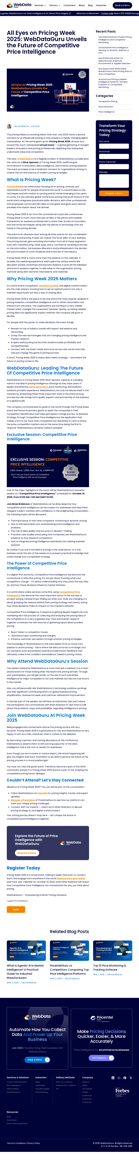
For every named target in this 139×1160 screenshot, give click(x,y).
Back (16, 909)
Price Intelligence (21, 901)
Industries (101, 5)
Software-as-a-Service (66, 1085)
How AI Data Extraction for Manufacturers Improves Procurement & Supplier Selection (115, 61)
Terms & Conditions (16, 1143)
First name (104, 141)
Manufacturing (41, 1092)
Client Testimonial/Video (17, 1123)
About (82, 5)
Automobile (40, 1085)
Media (84, 1085)
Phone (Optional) (107, 162)
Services (39, 5)
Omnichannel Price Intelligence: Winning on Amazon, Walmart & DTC (114, 50)
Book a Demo (122, 5)
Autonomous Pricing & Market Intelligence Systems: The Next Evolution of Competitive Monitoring (113, 83)
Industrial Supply (42, 1089)
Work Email (104, 151)
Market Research (13, 1092)
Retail (37, 1082)
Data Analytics (13, 1089)
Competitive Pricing (108, 101)
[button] (40, 5)
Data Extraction (106, 106)
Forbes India (100, 13)
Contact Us (87, 1102)
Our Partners (87, 1089)
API (57, 1089)
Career (85, 1092)
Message (103, 172)
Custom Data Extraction (17, 1082)
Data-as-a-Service (64, 1082)
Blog (90, 5)
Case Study (12, 1120)
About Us (86, 1082)
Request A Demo (27, 853)
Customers (69, 5)
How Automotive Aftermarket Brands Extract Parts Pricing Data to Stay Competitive (115, 71)
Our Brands (87, 1095)
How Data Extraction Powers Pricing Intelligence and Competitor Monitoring (115, 40)
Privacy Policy (33, 1143)
